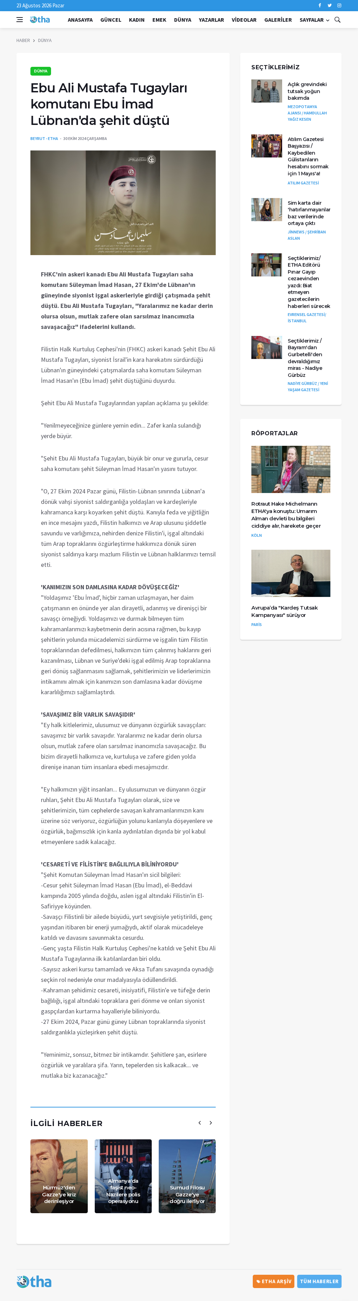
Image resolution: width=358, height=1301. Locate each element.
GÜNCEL (110, 19)
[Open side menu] (19, 19)
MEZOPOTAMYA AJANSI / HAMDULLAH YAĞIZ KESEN (307, 113)
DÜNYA (182, 19)
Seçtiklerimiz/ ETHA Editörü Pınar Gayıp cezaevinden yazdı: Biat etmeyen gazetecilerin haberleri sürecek (309, 282)
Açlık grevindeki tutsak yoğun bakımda (307, 91)
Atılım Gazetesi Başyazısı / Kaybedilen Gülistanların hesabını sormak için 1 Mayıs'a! (308, 156)
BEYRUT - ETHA (44, 138)
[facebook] (319, 5)
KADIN (137, 19)
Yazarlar (211, 19)
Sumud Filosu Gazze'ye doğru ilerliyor (187, 1194)
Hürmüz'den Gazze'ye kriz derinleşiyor (59, 1194)
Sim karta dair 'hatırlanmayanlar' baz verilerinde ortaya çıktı (310, 213)
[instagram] (339, 5)
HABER (23, 40)
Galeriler (278, 19)
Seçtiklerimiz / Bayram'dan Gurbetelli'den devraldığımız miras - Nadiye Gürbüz (305, 358)
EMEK (159, 19)
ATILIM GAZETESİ (303, 182)
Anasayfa (80, 19)
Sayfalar (312, 19)
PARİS (256, 624)
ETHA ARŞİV (276, 1281)
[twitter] (329, 5)
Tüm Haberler (319, 1281)
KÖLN (256, 535)
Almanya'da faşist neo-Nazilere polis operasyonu (123, 1191)
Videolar (244, 19)
